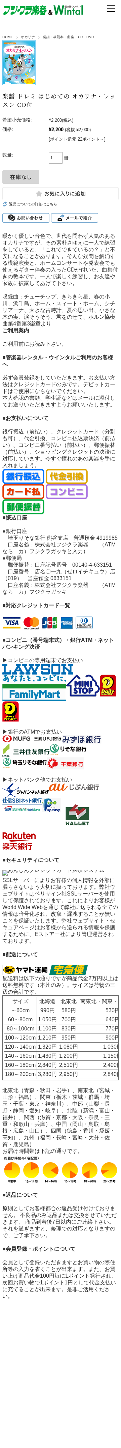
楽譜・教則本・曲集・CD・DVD (68, 37)
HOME (7, 37)
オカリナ (28, 37)
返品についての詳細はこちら (33, 204)
